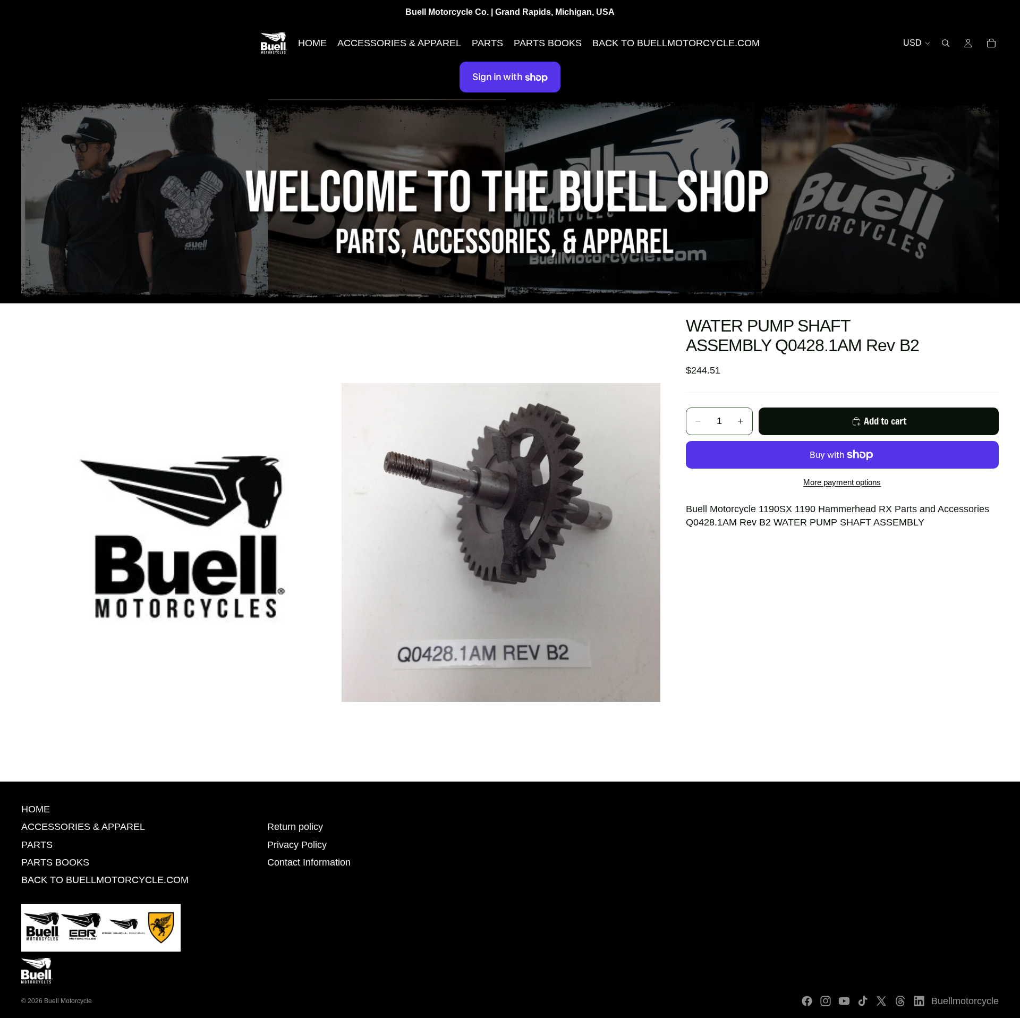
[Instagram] (825, 1001)
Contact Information (309, 862)
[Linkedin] (919, 1001)
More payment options (842, 482)
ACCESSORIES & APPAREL (83, 826)
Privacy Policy (297, 844)
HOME (35, 809)
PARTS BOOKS (55, 862)
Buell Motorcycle (68, 1001)
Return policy (295, 826)
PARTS (37, 844)
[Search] (945, 43)
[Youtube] (844, 1001)
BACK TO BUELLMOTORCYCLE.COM (105, 880)
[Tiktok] (862, 1001)
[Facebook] (807, 1001)
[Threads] (900, 1001)
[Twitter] (881, 1001)
